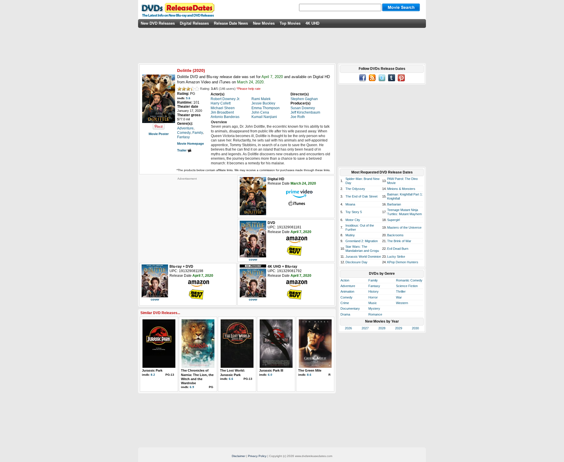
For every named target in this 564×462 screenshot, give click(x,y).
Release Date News (231, 23)
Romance (375, 314)
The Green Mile (309, 370)
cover (253, 259)
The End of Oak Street (361, 196)
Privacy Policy (257, 456)
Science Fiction (407, 286)
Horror (373, 297)
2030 (415, 328)
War (399, 297)
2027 (365, 328)
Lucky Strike (396, 256)
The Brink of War (399, 241)
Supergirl (393, 220)
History (373, 291)
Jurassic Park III (271, 370)
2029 (398, 328)
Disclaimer (238, 456)
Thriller (401, 291)
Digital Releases (194, 23)
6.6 (231, 378)
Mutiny (350, 235)
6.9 (192, 387)
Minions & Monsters (401, 188)
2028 (381, 328)
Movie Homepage (190, 143)
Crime (344, 303)
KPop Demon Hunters (402, 262)
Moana (350, 204)
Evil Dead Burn (397, 248)
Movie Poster (159, 134)
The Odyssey (355, 188)
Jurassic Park (152, 370)
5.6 (188, 98)
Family (373, 280)
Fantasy (374, 286)
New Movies (264, 23)
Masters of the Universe (404, 227)
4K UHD (312, 23)
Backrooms (395, 235)
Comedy (346, 297)
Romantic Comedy (409, 280)
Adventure (347, 286)
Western (402, 303)
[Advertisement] (187, 217)
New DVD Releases (158, 23)
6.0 (270, 374)
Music (372, 303)
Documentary (350, 308)
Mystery (374, 308)
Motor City (352, 220)
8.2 (153, 374)
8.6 (309, 374)
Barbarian (394, 204)
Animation (347, 291)
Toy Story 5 (353, 212)
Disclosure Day (356, 262)
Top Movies (290, 23)
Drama (345, 314)
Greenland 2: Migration (361, 241)
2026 (348, 328)
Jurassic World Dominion (363, 256)
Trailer (182, 150)
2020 (199, 70)
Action (344, 280)
